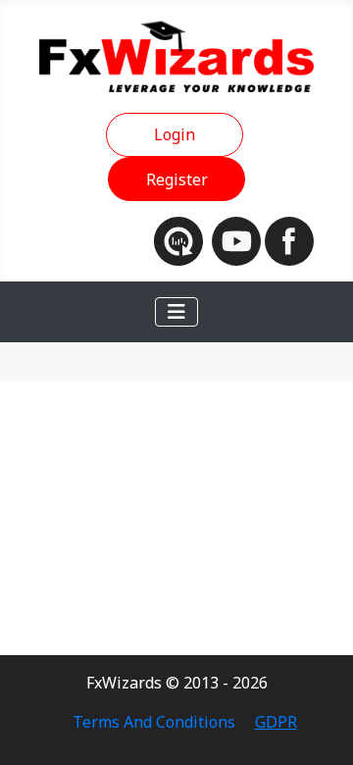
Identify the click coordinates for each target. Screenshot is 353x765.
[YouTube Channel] (238, 239)
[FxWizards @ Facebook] (289, 239)
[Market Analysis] (183, 239)
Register (177, 179)
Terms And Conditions (154, 722)
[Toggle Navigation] (176, 312)
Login (174, 134)
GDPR (276, 722)
